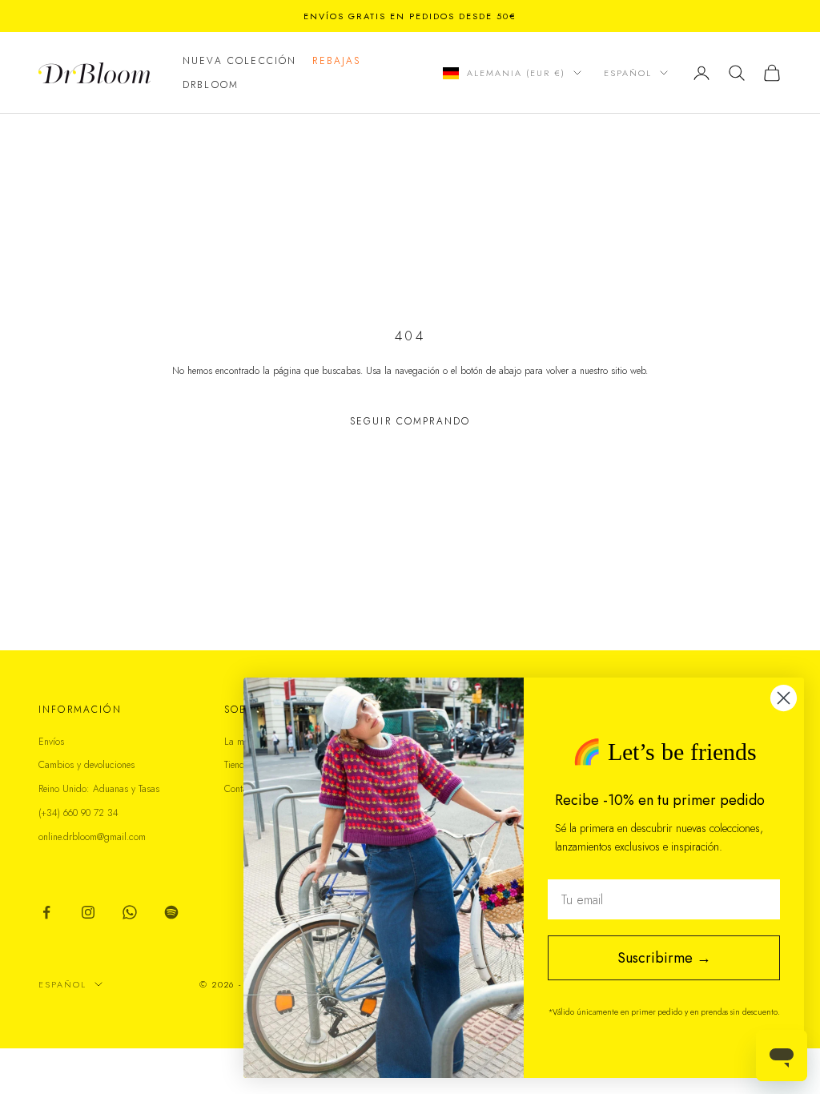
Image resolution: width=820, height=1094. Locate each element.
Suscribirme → (664, 957)
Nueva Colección (239, 61)
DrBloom (211, 85)
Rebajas (336, 61)
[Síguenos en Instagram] (88, 912)
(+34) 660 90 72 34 (78, 813)
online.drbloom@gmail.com (92, 837)
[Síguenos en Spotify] (171, 912)
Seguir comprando (410, 421)
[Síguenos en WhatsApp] (130, 912)
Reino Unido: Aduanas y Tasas (98, 789)
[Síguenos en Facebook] (46, 912)
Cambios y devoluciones (86, 765)
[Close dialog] (784, 698)
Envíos (51, 741)
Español (628, 72)
